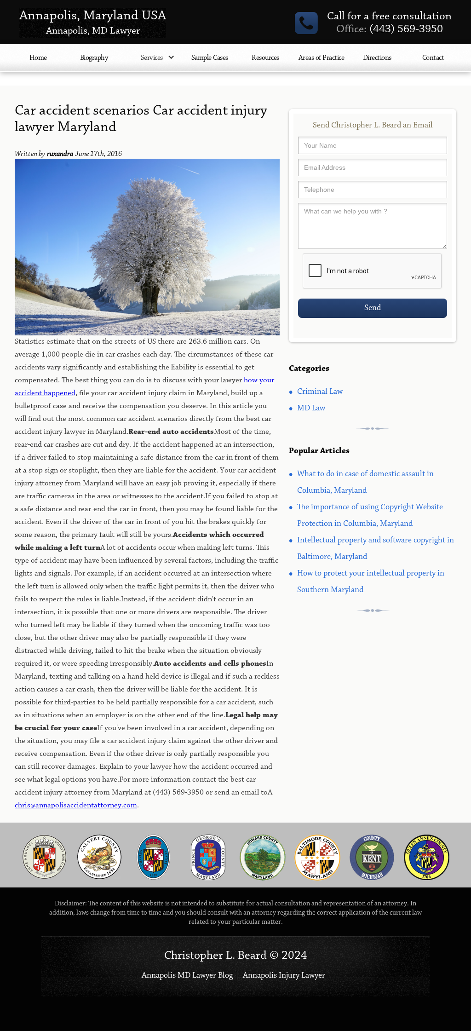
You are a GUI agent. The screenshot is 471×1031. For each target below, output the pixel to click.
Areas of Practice (322, 58)
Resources (265, 58)
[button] (152, 63)
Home (38, 58)
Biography (94, 58)
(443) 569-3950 (389, 29)
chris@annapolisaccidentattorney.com (76, 805)
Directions (377, 58)
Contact (433, 58)
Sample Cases (209, 58)
